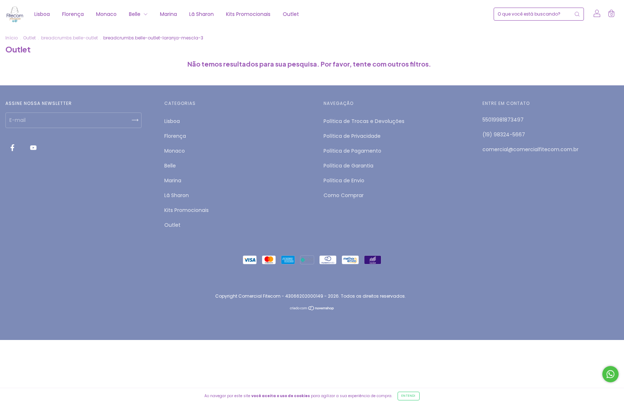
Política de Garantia (348, 165)
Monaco (106, 14)
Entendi (409, 396)
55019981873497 (503, 119)
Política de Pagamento (352, 150)
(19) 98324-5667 (503, 134)
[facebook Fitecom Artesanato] (13, 147)
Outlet (291, 14)
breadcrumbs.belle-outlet (69, 38)
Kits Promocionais (248, 14)
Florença (73, 14)
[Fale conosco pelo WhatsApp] (610, 374)
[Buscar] (577, 14)
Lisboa (42, 14)
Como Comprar (344, 195)
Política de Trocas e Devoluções (364, 121)
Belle (135, 14)
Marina (168, 14)
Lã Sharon (201, 14)
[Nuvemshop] (312, 308)
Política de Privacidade (352, 136)
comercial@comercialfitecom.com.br (530, 149)
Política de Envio (344, 180)
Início (11, 38)
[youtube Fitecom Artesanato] (33, 147)
